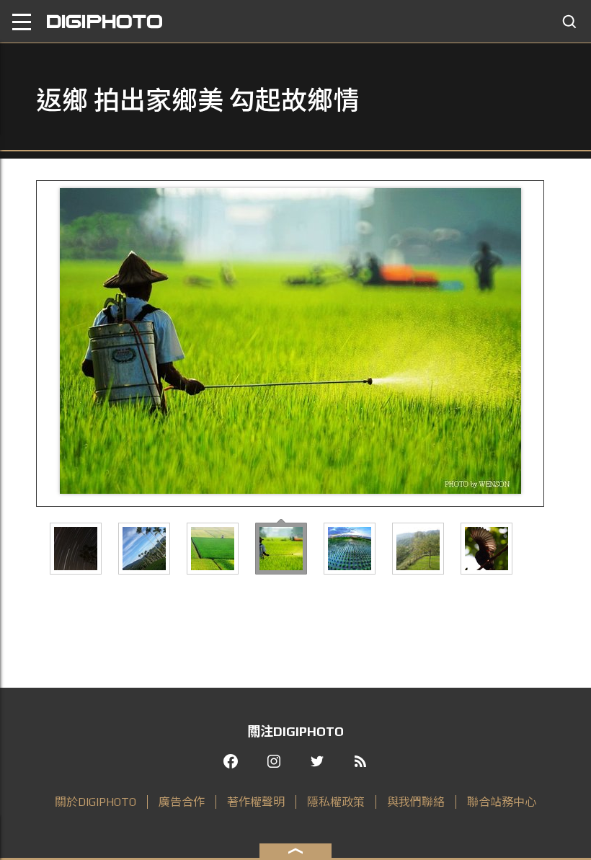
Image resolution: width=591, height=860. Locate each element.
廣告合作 (182, 802)
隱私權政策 (336, 802)
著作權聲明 (256, 802)
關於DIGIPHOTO (95, 802)
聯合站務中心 (501, 802)
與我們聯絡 (416, 802)
